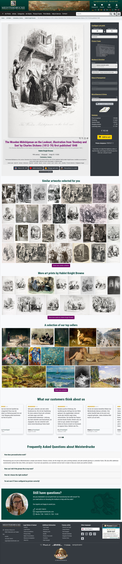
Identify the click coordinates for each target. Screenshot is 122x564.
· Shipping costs (46, 531)
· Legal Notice (26, 529)
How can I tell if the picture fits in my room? (18, 469)
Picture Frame (37, 14)
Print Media (46, 14)
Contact (64, 14)
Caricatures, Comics (18, 18)
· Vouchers (45, 538)
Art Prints (8, 14)
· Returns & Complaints (28, 538)
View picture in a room (70, 168)
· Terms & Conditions (28, 531)
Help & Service (56, 14)
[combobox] (105, 36)
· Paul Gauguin (65, 531)
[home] (2, 13)
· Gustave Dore (65, 538)
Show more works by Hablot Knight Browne (61, 317)
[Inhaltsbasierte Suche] (115, 14)
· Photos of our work (47, 536)
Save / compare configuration (105, 104)
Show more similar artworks (61, 265)
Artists (14, 14)
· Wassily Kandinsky (67, 534)
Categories (21, 14)
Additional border (95, 34)
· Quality (44, 534)
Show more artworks (61, 390)
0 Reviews (49, 171)
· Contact (25, 527)
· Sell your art (46, 529)
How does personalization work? (15, 455)
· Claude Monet (65, 529)
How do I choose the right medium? (16, 475)
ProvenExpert (12, 430)
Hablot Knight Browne (30, 18)
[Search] (111, 14)
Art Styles (29, 14)
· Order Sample (46, 540)
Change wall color (52, 168)
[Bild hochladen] (119, 14)
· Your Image (46, 527)
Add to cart (105, 137)
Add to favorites (37, 168)
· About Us (25, 540)
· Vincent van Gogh (66, 527)
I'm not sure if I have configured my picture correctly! (22, 481)
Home (2, 18)
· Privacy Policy (27, 534)
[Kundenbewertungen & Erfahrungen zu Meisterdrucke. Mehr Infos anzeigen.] (111, 531)
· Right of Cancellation (28, 536)
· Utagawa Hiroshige (67, 536)
